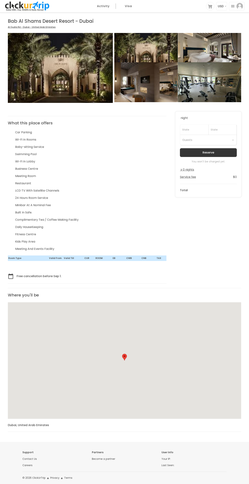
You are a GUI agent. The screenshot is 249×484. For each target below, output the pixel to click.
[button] (124, 357)
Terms (68, 478)
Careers (27, 465)
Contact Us (29, 459)
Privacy (54, 478)
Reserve (208, 152)
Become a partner (103, 459)
